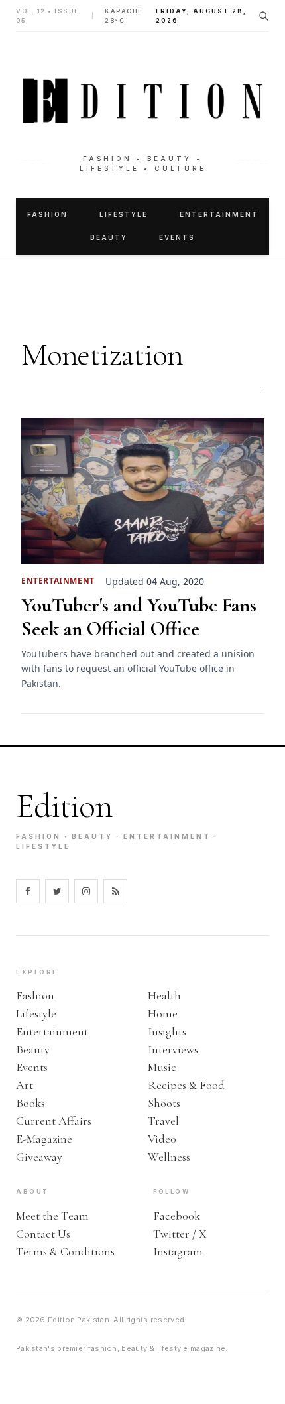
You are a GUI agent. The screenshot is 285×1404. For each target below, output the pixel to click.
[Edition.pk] (142, 101)
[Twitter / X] (57, 891)
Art (24, 1085)
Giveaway (39, 1156)
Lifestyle (123, 214)
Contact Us (43, 1233)
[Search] (263, 16)
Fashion (47, 214)
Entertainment (219, 214)
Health (164, 995)
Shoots (164, 1103)
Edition (64, 806)
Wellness (169, 1156)
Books (30, 1103)
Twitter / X (180, 1233)
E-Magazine (44, 1138)
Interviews (173, 1049)
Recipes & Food (186, 1085)
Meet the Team (52, 1215)
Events (177, 237)
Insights (167, 1031)
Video (162, 1138)
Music (162, 1067)
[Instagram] (86, 891)
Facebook (176, 1215)
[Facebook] (28, 891)
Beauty (108, 237)
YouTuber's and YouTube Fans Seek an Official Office (138, 617)
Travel (163, 1121)
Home (163, 1013)
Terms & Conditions (65, 1251)
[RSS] (115, 891)
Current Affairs (53, 1121)
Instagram (178, 1251)
